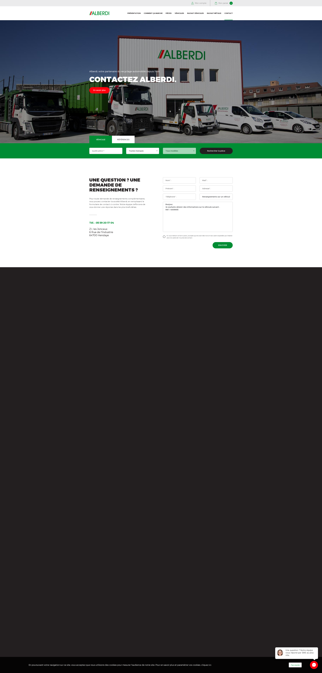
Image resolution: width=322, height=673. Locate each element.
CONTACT (228, 13)
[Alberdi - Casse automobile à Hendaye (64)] (99, 13)
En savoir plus (99, 90)
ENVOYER (222, 245)
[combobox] (142, 151)
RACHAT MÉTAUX (214, 13)
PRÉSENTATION (134, 13)
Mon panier (225, 3)
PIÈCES (169, 13)
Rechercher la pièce (216, 151)
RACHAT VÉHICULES (195, 13)
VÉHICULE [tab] (100, 139)
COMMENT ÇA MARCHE (153, 13)
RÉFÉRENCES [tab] (123, 139)
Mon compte (200, 3)
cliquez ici (206, 665)
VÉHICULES (179, 13)
